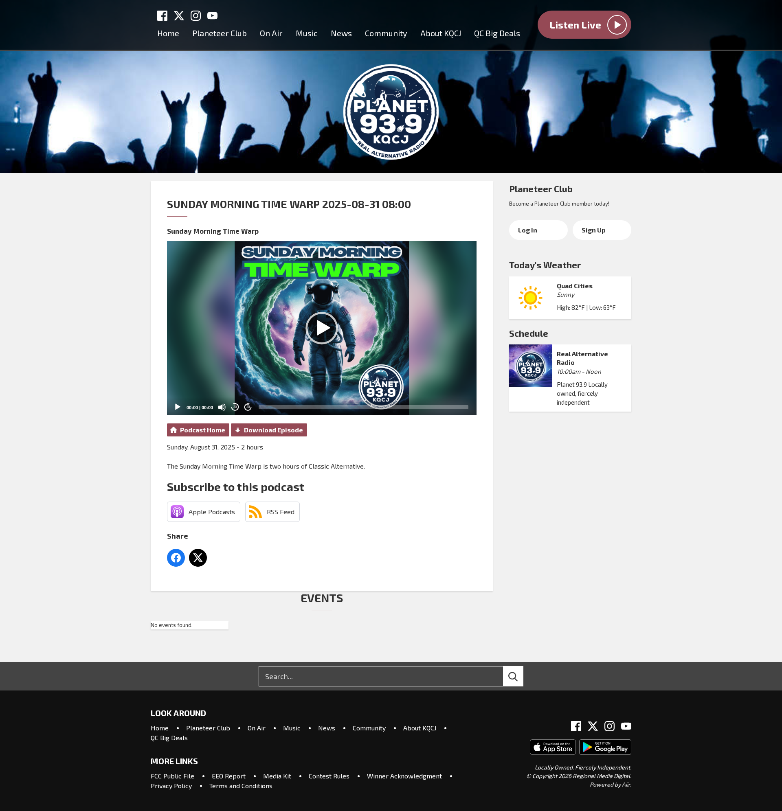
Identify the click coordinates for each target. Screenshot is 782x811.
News (341, 33)
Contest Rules (329, 776)
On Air (271, 33)
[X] (179, 16)
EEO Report (229, 776)
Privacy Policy (171, 785)
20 (235, 407)
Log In (527, 230)
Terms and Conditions (240, 785)
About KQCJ (440, 33)
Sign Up (594, 230)
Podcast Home (202, 430)
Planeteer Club (219, 33)
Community (386, 33)
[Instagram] (196, 16)
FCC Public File (172, 776)
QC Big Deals (497, 33)
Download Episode (273, 430)
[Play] (178, 407)
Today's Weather (545, 264)
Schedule (528, 333)
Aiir (626, 784)
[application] (322, 328)
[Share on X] (198, 558)
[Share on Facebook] (176, 558)
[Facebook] (162, 16)
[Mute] (222, 407)
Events (322, 598)
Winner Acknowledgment (404, 776)
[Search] (520, 676)
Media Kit (277, 776)
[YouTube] (212, 16)
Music (307, 33)
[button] (321, 328)
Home (168, 33)
